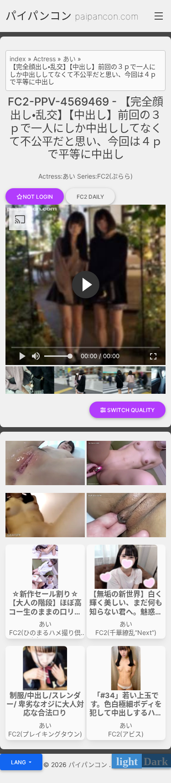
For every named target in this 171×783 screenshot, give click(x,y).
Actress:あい (56, 176)
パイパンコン (38, 15)
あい (69, 59)
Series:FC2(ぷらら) (105, 176)
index (18, 59)
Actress (44, 59)
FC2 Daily (90, 196)
